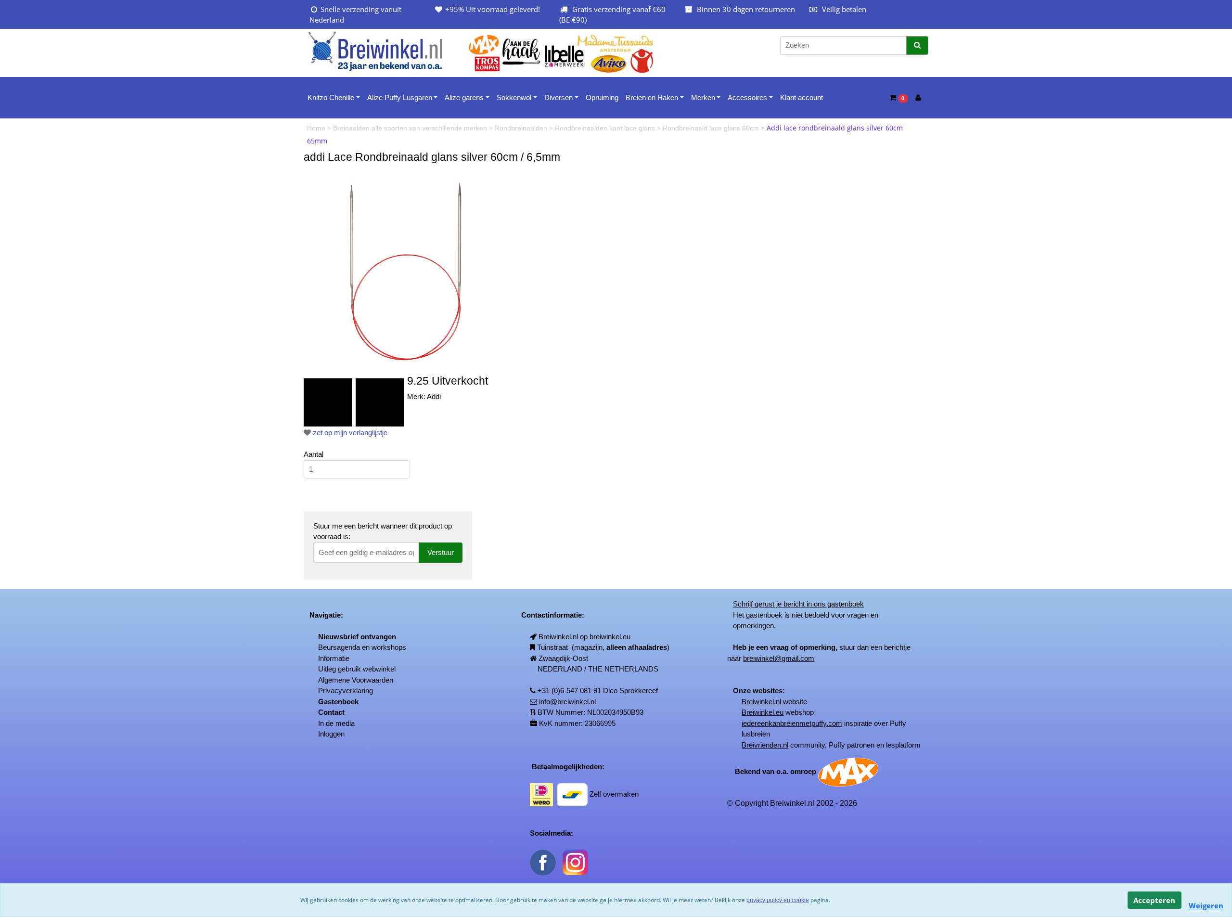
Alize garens (464, 97)
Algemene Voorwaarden (355, 680)
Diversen (558, 97)
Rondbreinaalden (522, 128)
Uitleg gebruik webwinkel (357, 669)
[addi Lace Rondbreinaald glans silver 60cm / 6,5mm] (407, 270)
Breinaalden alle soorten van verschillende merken (411, 128)
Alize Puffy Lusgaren (399, 97)
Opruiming (602, 97)
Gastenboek (338, 701)
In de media (336, 723)
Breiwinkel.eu (762, 712)
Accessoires (747, 97)
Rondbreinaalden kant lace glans (606, 128)
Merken (703, 97)
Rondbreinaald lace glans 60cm (712, 128)
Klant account (801, 97)
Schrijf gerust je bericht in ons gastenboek (798, 604)
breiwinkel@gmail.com (778, 658)
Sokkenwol (514, 97)
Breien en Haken (652, 97)
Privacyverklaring (345, 690)
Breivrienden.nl (765, 745)
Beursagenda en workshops (362, 647)
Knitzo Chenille (331, 97)
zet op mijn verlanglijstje (349, 432)
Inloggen (331, 734)
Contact (331, 712)
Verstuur (440, 552)
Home (317, 128)
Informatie (333, 658)
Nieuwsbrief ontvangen (357, 637)
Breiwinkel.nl (761, 701)
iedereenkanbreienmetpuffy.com (792, 723)
